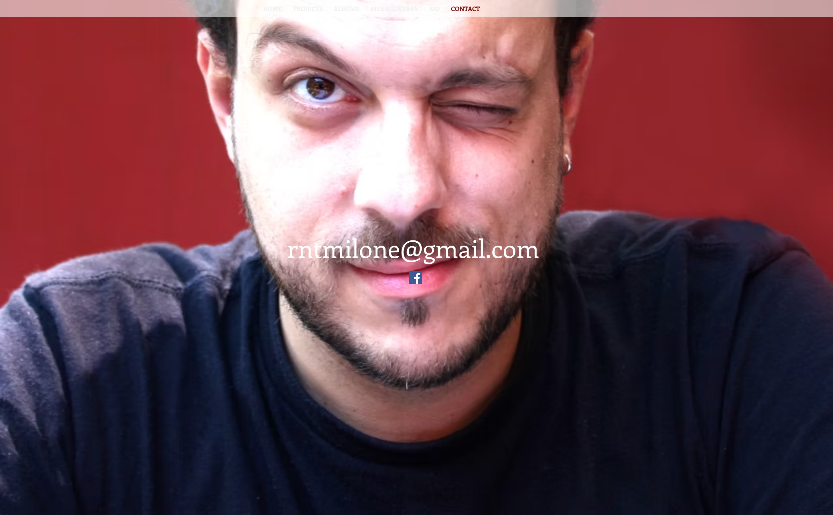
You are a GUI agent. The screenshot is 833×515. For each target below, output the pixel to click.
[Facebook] (415, 277)
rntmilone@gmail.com (413, 248)
